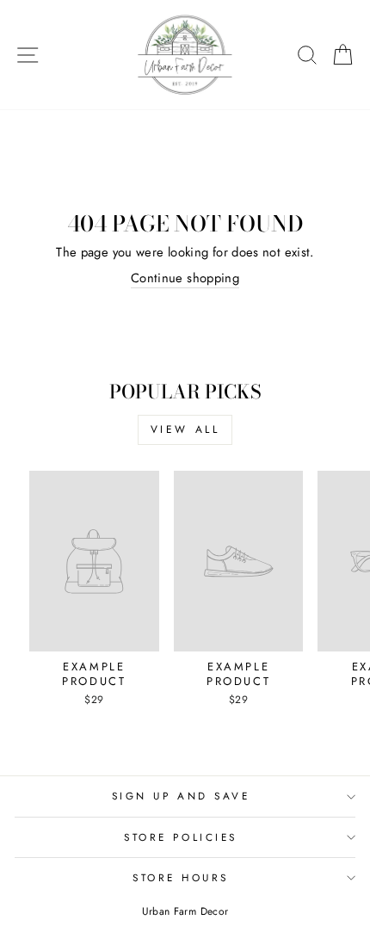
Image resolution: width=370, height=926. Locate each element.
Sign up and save (181, 795)
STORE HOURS (181, 877)
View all (185, 429)
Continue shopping (185, 278)
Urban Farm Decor (185, 911)
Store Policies (180, 837)
